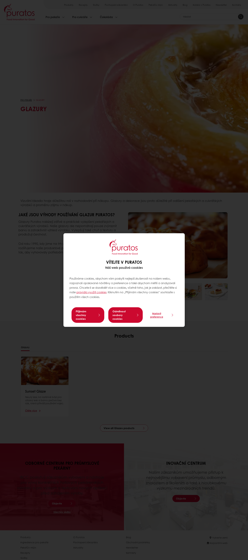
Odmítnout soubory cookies (119, 315)
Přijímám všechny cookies (81, 315)
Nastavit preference (156, 315)
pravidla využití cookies (91, 292)
